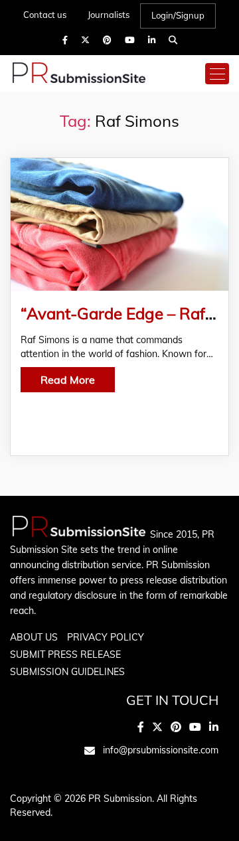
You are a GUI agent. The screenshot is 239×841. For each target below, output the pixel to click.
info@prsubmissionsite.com (160, 750)
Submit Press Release (65, 654)
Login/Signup (177, 15)
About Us (34, 637)
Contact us (44, 14)
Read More (67, 379)
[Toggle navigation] (217, 73)
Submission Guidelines (67, 672)
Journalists (108, 14)
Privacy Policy (105, 637)
